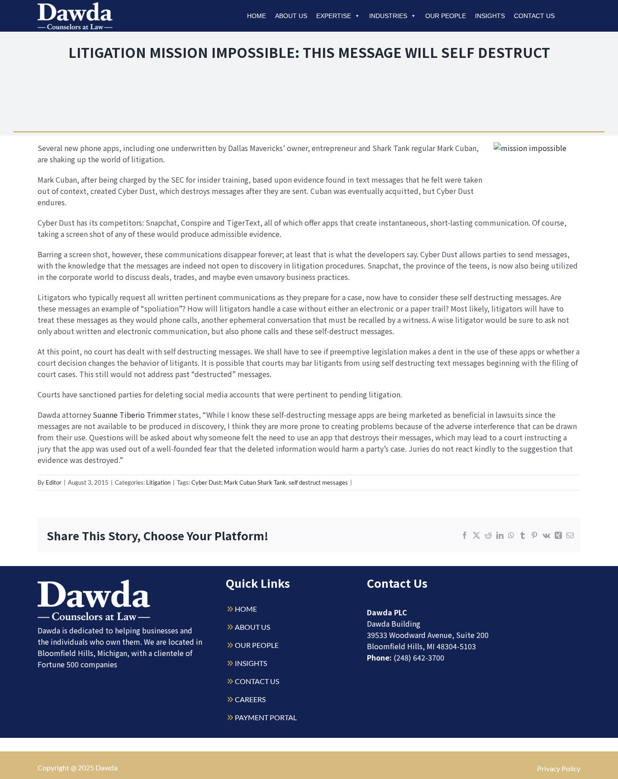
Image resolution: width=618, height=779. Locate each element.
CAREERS (250, 699)
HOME (246, 608)
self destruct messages (318, 482)
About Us (291, 15)
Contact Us (534, 15)
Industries (388, 15)
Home (256, 15)
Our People (445, 15)
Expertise (333, 15)
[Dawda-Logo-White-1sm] (94, 583)
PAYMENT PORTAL (266, 717)
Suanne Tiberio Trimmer (134, 414)
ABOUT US (252, 627)
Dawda (106, 767)
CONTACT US (257, 681)
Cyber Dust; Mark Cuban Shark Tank (238, 482)
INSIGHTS (251, 663)
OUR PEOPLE (257, 645)
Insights (490, 15)
